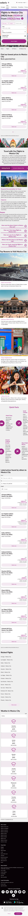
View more (14, 704)
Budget (2, 486)
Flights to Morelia (4, 836)
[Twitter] (7, 891)
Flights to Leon (3, 838)
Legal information (4, 885)
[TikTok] (13, 895)
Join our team (3, 870)
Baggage (2, 847)
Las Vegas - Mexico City (6, 675)
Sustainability (3, 873)
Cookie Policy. (21, 910)
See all (2, 862)
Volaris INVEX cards (4, 853)
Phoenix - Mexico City (6, 700)
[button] (12, 23)
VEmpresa (2, 855)
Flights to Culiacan (4, 840)
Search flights (14, 41)
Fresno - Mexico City (5, 693)
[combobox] (15, 478)
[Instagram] (11, 891)
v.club (2, 852)
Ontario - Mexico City (6, 697)
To (2, 31)
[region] (14, 910)
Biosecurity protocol (4, 857)
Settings (9, 913)
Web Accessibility (4, 877)
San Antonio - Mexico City (7, 681)
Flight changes (3, 850)
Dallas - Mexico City (5, 662)
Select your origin (6, 28)
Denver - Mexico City (6, 684)
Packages (3, 7)
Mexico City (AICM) (6, 32)
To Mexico (14, 48)
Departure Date (5, 35)
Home (2, 48)
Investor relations (4, 872)
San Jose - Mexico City (6, 687)
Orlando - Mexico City (6, 678)
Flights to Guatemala (4, 831)
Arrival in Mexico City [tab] (18, 168)
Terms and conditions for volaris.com (7, 882)
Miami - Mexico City (5, 672)
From (3, 26)
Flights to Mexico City (4, 826)
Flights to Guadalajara (4, 828)
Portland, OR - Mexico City (7, 690)
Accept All (18, 913)
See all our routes (4, 841)
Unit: (26, 713)
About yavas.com (4, 860)
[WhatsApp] (19, 891)
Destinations (14, 7)
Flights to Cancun (4, 835)
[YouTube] (23, 891)
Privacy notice (3, 884)
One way (4, 23)
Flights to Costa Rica (4, 830)
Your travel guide (8, 7)
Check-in (2, 848)
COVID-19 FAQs (4, 858)
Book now (14, 75)
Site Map (2, 875)
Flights (7, 48)
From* (2, 475)
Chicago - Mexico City (6, 656)
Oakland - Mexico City (6, 666)
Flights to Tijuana (4, 833)
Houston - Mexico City (6, 669)
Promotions (20, 7)
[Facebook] (3, 891)
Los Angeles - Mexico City (7, 659)
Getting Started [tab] (6, 168)
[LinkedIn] (15, 891)
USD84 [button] (16, 15)
